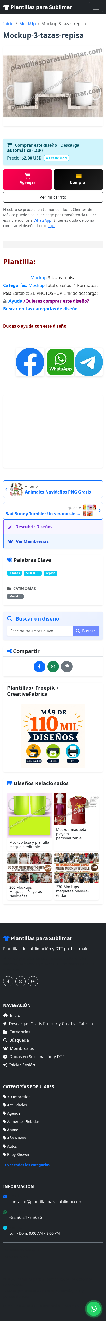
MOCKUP (33, 573)
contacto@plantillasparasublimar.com (46, 1202)
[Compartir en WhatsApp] (53, 666)
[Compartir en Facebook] (39, 666)
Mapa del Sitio (15, 1257)
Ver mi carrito (53, 197)
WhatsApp (42, 220)
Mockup (39, 277)
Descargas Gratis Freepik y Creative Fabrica (51, 1023)
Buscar (88, 631)
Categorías (19, 1032)
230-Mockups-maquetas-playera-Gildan (72, 891)
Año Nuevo (16, 1137)
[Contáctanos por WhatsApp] (20, 981)
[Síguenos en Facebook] (8, 981)
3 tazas (14, 573)
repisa (50, 573)
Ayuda (15, 301)
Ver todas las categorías (28, 1164)
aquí (51, 225)
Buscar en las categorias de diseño (40, 309)
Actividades (17, 1104)
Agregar (28, 182)
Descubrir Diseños (33, 527)
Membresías (22, 1048)
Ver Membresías (32, 541)
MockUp (27, 24)
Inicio (8, 24)
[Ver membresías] (53, 735)
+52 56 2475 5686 (25, 1217)
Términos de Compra (21, 1249)
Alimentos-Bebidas (23, 1121)
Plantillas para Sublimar (41, 7)
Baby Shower (18, 1154)
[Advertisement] (53, 431)
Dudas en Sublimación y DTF (36, 1056)
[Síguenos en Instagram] (33, 981)
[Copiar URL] (67, 666)
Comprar (78, 182)
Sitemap (72, 1305)
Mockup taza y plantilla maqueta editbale (29, 844)
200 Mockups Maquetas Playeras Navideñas (25, 891)
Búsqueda (19, 1040)
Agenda (14, 1113)
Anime (12, 1129)
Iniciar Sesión (22, 1065)
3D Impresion (19, 1096)
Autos (12, 1146)
